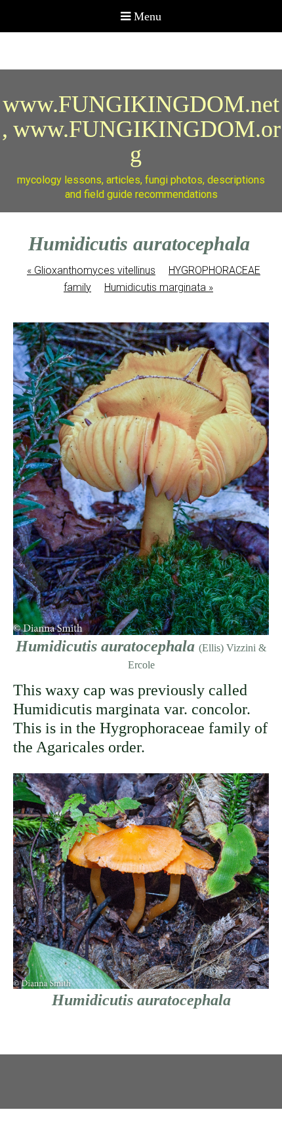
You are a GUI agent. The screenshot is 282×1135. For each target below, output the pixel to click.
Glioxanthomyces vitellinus (91, 270)
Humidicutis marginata (158, 287)
